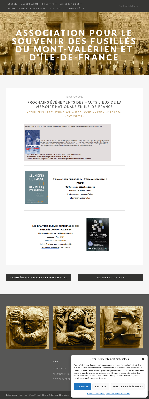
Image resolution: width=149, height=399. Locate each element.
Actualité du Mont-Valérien (26, 8)
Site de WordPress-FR (66, 379)
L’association (30, 4)
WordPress (34, 395)
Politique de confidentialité (118, 393)
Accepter (82, 386)
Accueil (12, 4)
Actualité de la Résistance (45, 112)
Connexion (59, 368)
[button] (143, 359)
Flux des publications (67, 374)
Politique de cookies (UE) (67, 8)
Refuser (101, 386)
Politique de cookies (96, 393)
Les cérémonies (70, 4)
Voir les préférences (127, 386)
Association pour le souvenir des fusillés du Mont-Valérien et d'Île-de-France (74, 45)
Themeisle (63, 395)
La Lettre (48, 4)
